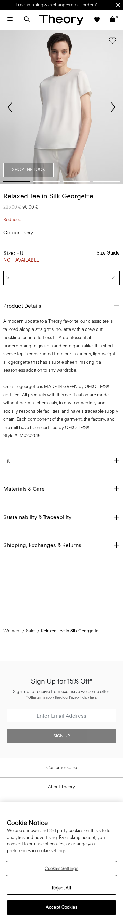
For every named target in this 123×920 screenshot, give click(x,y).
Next (113, 107)
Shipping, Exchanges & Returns (42, 545)
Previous (10, 107)
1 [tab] (16, 181)
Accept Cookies (61, 907)
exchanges (59, 4)
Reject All (61, 887)
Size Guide (108, 253)
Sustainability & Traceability (37, 517)
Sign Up (61, 736)
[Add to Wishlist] (112, 42)
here (93, 697)
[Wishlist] (97, 19)
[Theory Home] (61, 19)
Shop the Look (28, 169)
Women (11, 630)
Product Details (22, 306)
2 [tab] (46, 181)
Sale (30, 630)
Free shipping (29, 4)
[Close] (118, 5)
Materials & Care (24, 489)
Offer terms (36, 697)
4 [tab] (106, 181)
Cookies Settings (61, 868)
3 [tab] (76, 181)
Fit (6, 461)
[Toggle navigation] (10, 19)
